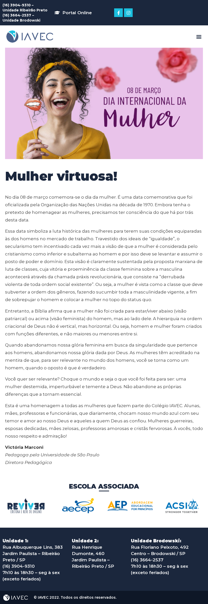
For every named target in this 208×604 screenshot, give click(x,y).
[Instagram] (128, 12)
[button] (73, 12)
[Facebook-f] (118, 12)
